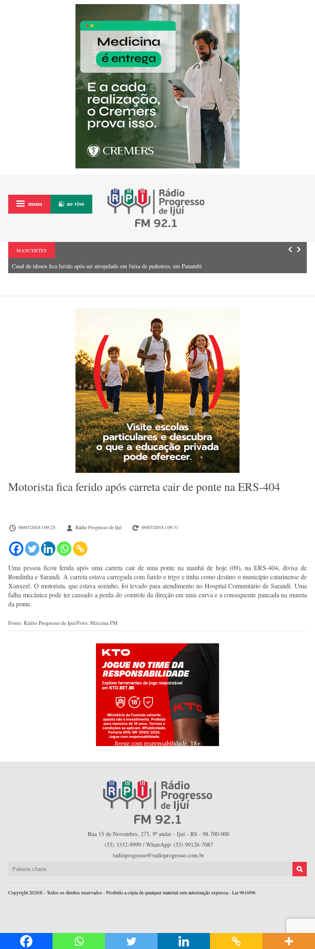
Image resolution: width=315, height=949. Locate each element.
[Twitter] (32, 548)
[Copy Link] (80, 548)
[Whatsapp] (64, 548)
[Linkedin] (48, 548)
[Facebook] (16, 548)
